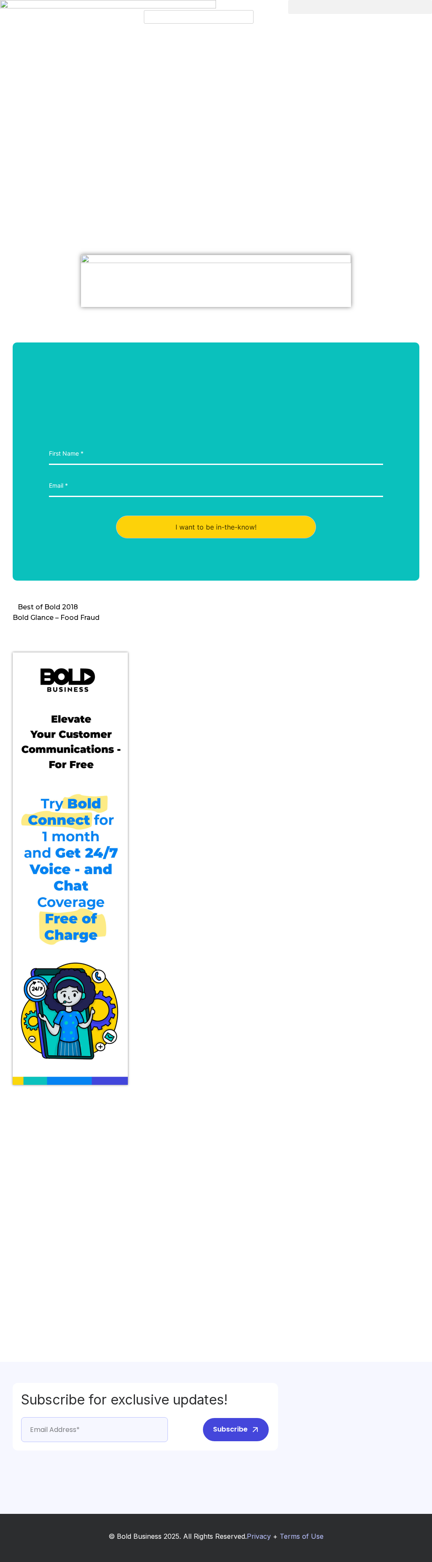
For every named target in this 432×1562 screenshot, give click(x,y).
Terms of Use (302, 1536)
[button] (216, 5)
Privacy (259, 1536)
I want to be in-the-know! (216, 527)
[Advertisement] (46, 1220)
